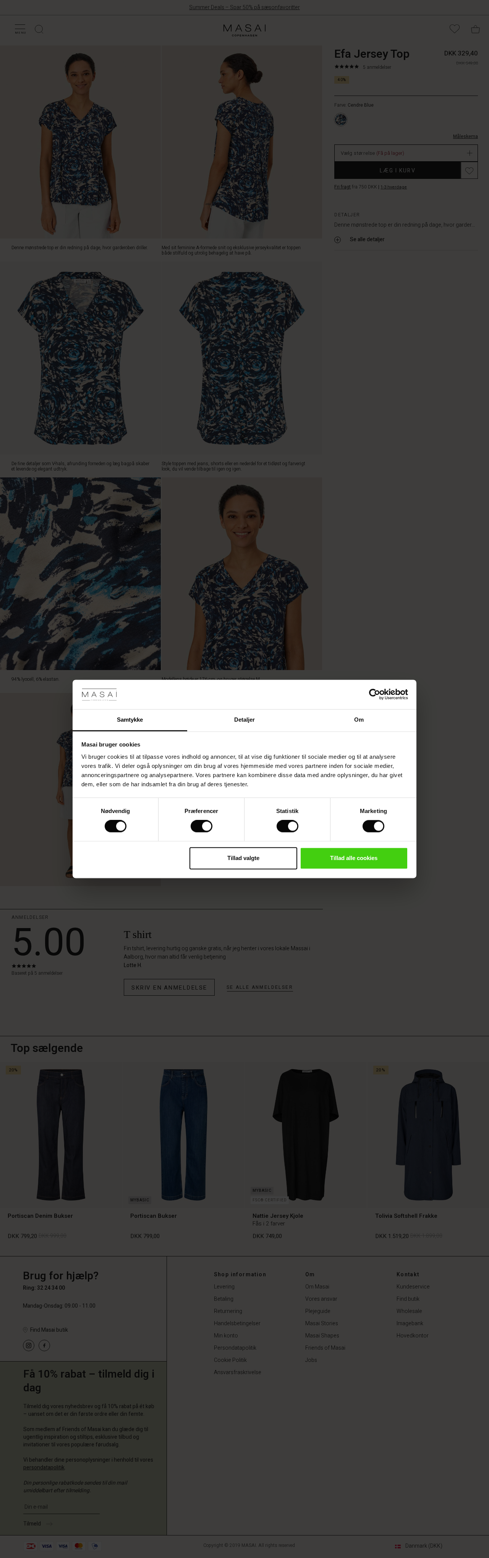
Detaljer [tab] (244, 719)
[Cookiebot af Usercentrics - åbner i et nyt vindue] (374, 694)
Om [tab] (359, 719)
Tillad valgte (243, 858)
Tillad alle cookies (353, 858)
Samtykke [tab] (130, 719)
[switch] (201, 826)
